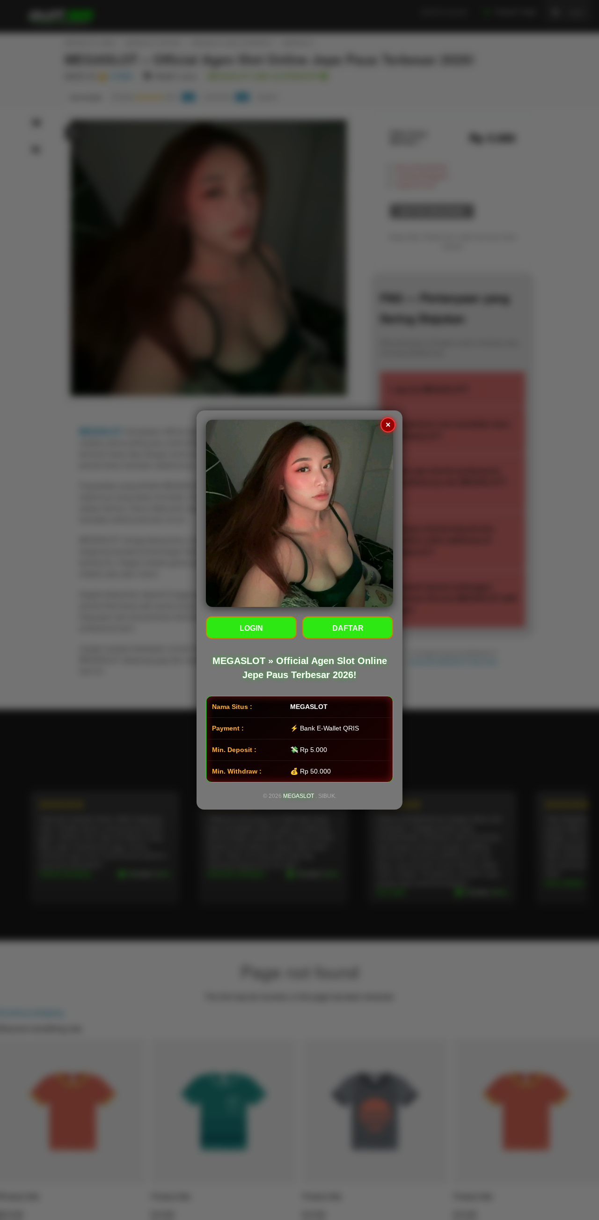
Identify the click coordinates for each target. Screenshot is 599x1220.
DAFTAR (348, 628)
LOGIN (251, 628)
